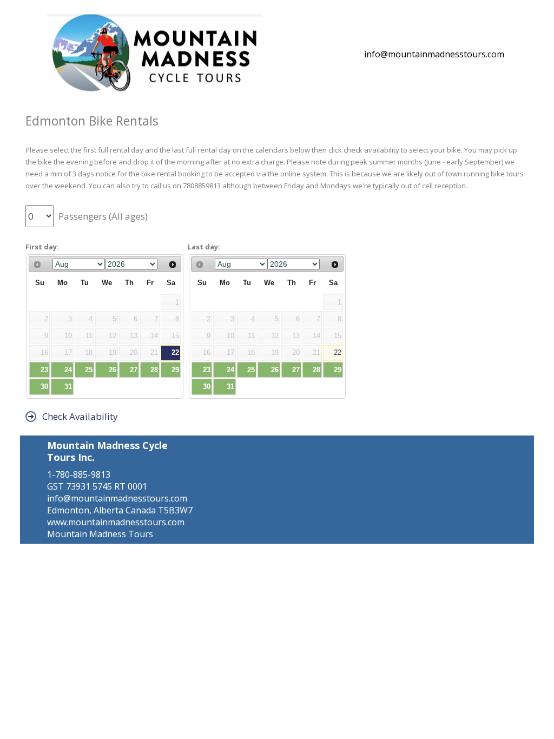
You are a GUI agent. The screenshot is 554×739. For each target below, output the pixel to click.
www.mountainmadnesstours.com (115, 522)
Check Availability (78, 416)
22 (175, 352)
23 (44, 370)
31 (68, 386)
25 (89, 370)
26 (112, 370)
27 (133, 370)
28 (154, 370)
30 (44, 386)
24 (68, 370)
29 (175, 370)
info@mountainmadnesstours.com (434, 54)
